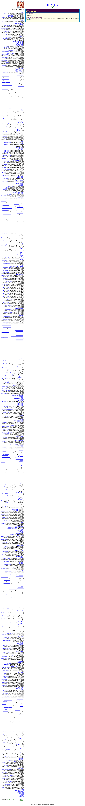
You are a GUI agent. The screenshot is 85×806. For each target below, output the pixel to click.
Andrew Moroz (21, 791)
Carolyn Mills (21, 796)
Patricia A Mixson (20, 792)
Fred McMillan (21, 793)
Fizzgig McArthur (20, 795)
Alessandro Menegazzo (19, 790)
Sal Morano (21, 794)
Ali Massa (22, 789)
